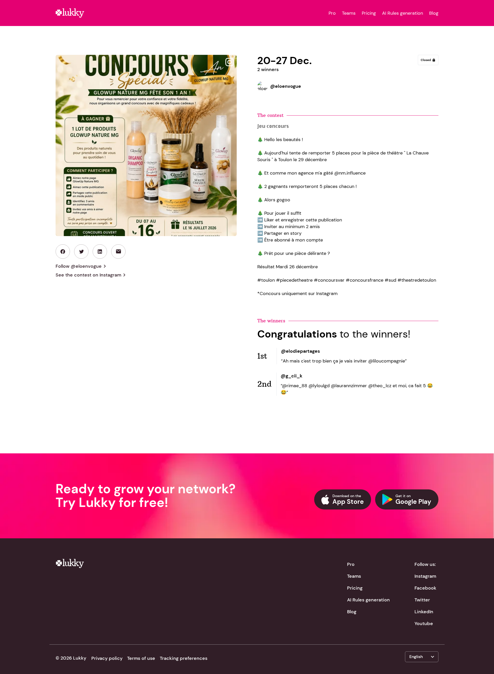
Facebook (425, 588)
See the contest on (91, 275)
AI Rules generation (402, 13)
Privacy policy (106, 658)
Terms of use (141, 658)
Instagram (425, 576)
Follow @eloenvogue (82, 266)
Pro (332, 13)
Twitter (422, 600)
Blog (433, 13)
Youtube (423, 623)
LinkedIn (423, 612)
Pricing (369, 13)
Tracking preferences (183, 658)
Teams (349, 13)
